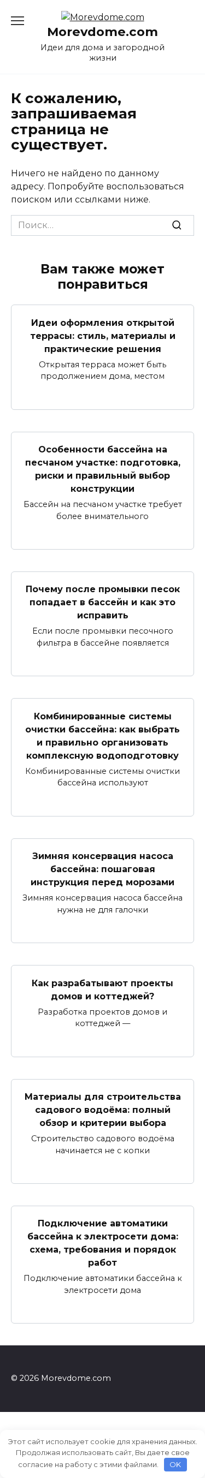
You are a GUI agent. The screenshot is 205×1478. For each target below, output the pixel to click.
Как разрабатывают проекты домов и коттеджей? (102, 989)
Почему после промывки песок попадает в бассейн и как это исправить (103, 602)
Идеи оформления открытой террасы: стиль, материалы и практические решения (102, 335)
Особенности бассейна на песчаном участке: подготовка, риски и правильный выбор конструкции (102, 469)
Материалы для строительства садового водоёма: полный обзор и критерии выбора (103, 1110)
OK (175, 1464)
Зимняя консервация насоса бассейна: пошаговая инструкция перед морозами (102, 869)
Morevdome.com (102, 31)
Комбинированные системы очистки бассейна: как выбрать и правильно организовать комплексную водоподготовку (102, 735)
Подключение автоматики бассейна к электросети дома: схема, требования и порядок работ (102, 1243)
